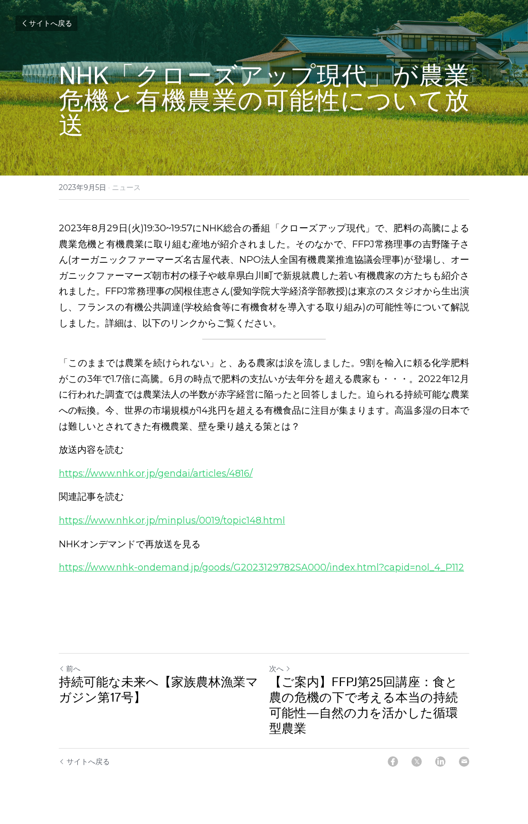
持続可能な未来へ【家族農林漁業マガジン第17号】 (158, 690)
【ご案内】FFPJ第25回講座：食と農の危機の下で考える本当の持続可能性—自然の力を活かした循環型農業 (363, 706)
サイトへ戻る (50, 23)
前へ (73, 668)
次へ (276, 668)
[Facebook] (393, 761)
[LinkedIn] (440, 761)
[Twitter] (416, 761)
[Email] (464, 761)
